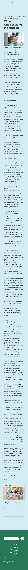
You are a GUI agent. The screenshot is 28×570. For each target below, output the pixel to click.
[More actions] (23, 17)
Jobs (11, 551)
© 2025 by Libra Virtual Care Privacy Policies (9, 562)
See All (22, 485)
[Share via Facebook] (4, 475)
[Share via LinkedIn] (11, 475)
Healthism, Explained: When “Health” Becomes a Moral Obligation (12, 503)
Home (11, 546)
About (11, 548)
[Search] (12, 3)
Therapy (16, 543)
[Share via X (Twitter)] (8, 475)
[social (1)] (6, 557)
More (11, 10)
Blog (15, 551)
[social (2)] (3, 557)
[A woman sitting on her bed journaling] (14, 493)
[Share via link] (14, 475)
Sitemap (16, 554)
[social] (8, 557)
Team (11, 549)
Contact (15, 553)
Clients (11, 552)
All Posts (5, 10)
